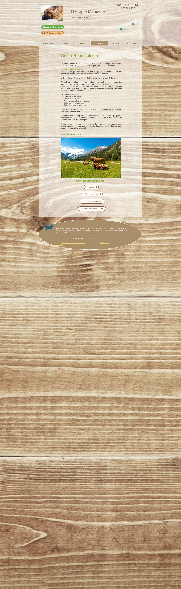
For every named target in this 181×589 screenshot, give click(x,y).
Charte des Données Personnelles (73, 243)
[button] (133, 23)
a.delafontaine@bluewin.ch (65, 230)
